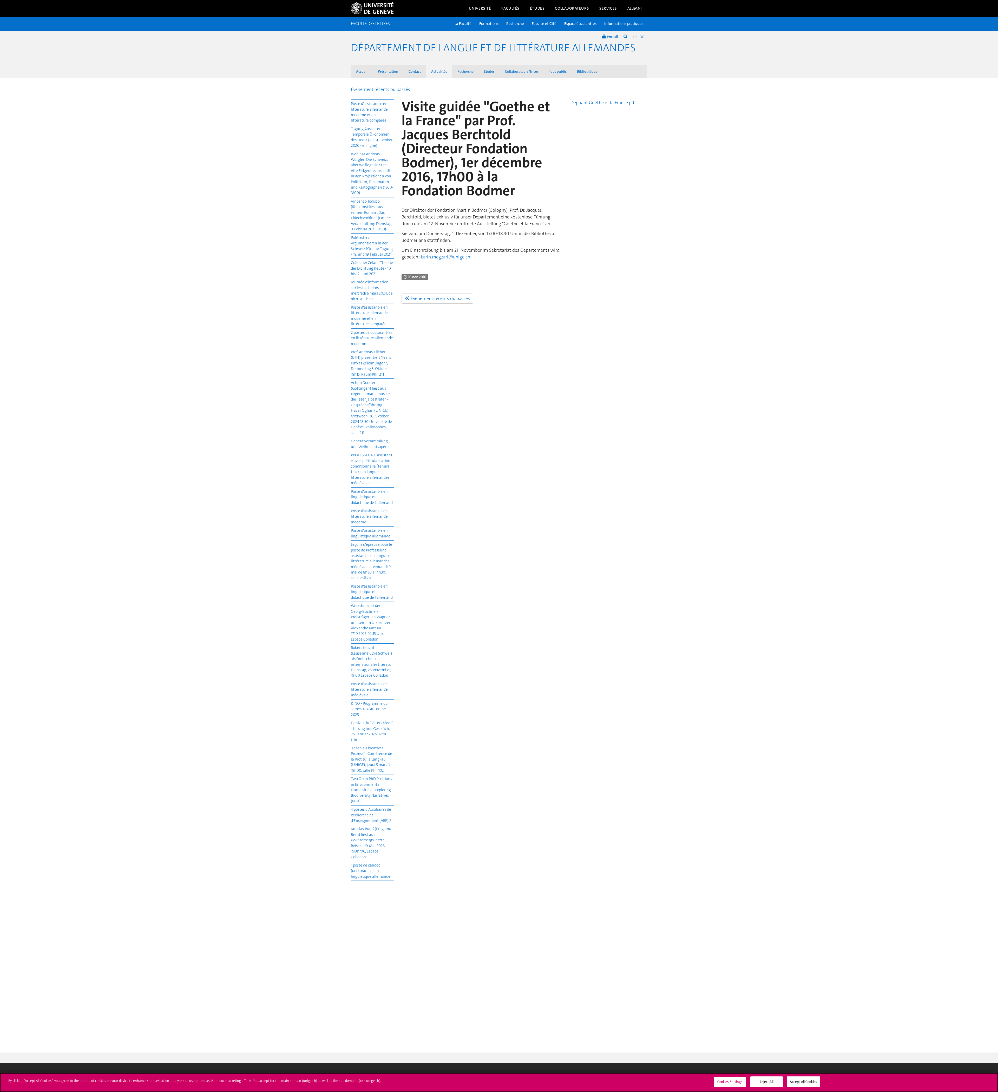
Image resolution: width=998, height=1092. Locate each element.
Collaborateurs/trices (522, 71)
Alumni (634, 8)
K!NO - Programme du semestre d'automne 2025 (369, 709)
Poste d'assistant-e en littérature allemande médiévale (369, 689)
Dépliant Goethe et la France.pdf (603, 102)
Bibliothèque (587, 71)
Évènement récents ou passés (380, 89)
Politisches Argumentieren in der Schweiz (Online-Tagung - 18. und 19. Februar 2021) (372, 246)
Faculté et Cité (544, 23)
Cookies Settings (730, 1082)
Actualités (439, 71)
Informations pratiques (623, 23)
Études (537, 8)
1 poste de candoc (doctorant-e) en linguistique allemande (370, 871)
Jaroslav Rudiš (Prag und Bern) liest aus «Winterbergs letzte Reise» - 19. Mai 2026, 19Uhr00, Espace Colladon (371, 842)
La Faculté (463, 23)
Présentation (388, 71)
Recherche (515, 23)
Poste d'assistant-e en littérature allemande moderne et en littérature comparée (369, 316)
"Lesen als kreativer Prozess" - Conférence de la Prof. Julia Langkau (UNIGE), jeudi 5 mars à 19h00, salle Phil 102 (371, 759)
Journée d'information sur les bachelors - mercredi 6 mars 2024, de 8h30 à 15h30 (372, 290)
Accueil (361, 71)
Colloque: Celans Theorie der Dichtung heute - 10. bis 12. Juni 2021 (372, 268)
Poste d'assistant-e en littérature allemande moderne (369, 516)
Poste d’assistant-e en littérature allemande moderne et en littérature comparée (369, 112)
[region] (499, 1082)
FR (635, 36)
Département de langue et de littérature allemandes (493, 48)
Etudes (489, 71)
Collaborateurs (572, 8)
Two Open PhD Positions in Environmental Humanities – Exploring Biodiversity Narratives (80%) (371, 790)
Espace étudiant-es (580, 23)
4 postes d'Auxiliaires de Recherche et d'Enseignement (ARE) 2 (371, 815)
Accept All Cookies (803, 1082)
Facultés (510, 8)
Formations (488, 23)
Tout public (558, 71)
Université (480, 8)
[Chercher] (625, 37)
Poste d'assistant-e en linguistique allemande (370, 533)
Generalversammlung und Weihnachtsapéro (370, 443)
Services (608, 8)
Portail (612, 36)
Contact (415, 71)
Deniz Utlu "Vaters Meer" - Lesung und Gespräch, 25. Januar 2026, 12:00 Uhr (372, 731)
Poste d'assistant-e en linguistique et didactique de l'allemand (372, 497)
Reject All (766, 1082)
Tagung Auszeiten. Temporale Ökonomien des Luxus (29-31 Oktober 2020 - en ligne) (371, 137)
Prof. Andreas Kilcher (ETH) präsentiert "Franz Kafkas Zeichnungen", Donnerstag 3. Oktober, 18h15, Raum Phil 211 (371, 363)
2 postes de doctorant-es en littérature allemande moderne (372, 338)
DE (642, 36)
